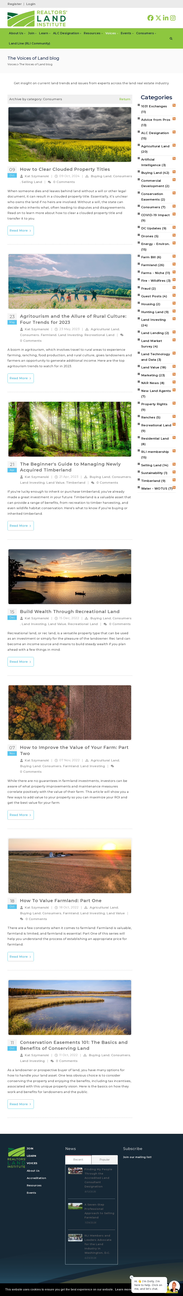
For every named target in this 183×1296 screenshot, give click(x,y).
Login (31, 4)
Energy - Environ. (155, 246)
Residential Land (155, 441)
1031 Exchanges (154, 109)
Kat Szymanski (37, 176)
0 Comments (64, 182)
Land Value (55, 482)
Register (15, 4)
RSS (174, 105)
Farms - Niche (155, 273)
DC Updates (154, 228)
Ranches (151, 417)
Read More (19, 230)
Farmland (48, 335)
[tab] (78, 1159)
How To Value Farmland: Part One (61, 900)
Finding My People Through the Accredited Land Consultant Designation (98, 1178)
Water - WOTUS (157, 488)
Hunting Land (155, 312)
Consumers (122, 176)
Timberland (75, 482)
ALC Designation (155, 135)
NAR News (153, 383)
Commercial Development (155, 183)
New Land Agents (156, 393)
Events (31, 1192)
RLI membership (155, 454)
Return (124, 99)
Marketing (153, 375)
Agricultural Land (105, 329)
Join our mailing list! (137, 1157)
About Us (33, 1170)
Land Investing (70, 335)
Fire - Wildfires (156, 280)
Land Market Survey (151, 343)
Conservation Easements (153, 196)
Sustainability (154, 473)
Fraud (148, 288)
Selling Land (32, 182)
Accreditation (36, 1178)
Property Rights (154, 406)
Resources (34, 1185)
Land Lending (155, 333)
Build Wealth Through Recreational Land (70, 611)
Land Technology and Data (155, 356)
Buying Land (101, 176)
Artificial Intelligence (153, 162)
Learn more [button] (123, 1289)
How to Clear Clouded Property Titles (65, 169)
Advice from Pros (155, 122)
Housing (150, 304)
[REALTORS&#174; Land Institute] (37, 18)
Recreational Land (99, 335)
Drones (150, 236)
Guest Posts (154, 296)
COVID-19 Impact (155, 217)
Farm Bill (151, 257)
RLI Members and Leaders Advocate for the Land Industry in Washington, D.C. (98, 1244)
